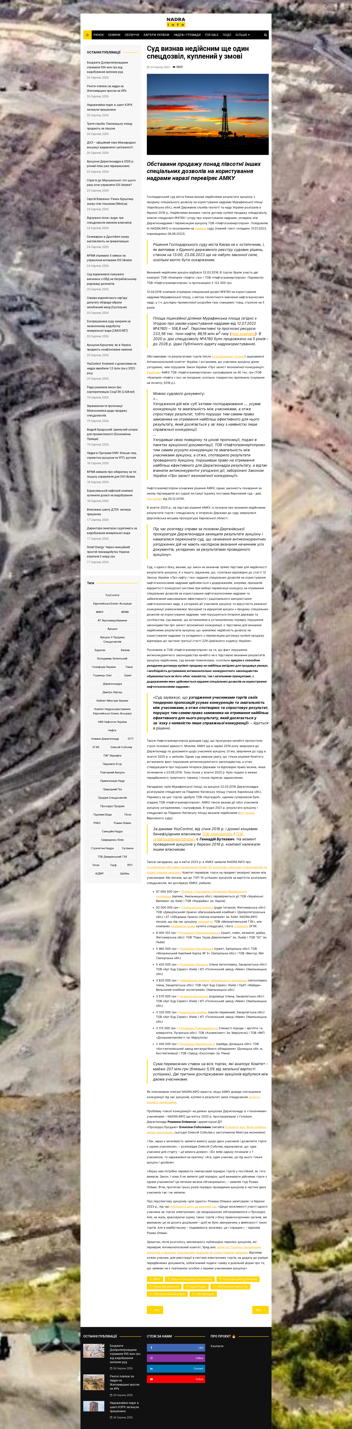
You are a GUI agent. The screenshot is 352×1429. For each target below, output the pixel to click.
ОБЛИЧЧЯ (132, 35)
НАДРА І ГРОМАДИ (187, 35)
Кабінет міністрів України (112, 700)
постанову (154, 499)
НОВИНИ (114, 35)
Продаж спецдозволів (112, 797)
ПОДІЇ (227, 35)
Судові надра (198, 1286)
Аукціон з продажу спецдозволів (191, 1279)
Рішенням (154, 372)
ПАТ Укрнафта (112, 755)
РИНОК (99, 35)
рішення (200, 228)
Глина (129, 667)
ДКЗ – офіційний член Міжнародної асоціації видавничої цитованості (111, 145)
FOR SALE (211, 35)
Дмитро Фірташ (112, 692)
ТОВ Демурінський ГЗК (112, 856)
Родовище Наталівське (196, 948)
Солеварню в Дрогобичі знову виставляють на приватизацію (108, 239)
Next (258, 1310)
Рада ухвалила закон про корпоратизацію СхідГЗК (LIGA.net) (111, 389)
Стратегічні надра (102, 848)
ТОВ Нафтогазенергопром (169, 1294)
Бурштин (100, 650)
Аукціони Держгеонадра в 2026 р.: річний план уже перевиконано (110, 164)
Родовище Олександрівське (199, 933)
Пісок (127, 814)
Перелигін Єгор (112, 764)
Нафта (112, 730)
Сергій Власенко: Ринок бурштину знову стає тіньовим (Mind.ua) (110, 201)
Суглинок (128, 848)
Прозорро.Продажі (112, 806)
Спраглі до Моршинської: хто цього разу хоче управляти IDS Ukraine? (111, 183)
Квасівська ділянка (193, 1012)
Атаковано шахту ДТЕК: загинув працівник (109, 512)
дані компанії (243, 333)
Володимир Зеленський (112, 658)
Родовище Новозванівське (198, 1028)
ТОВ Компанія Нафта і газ (232, 1286)
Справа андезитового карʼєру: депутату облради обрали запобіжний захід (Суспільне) (107, 302)
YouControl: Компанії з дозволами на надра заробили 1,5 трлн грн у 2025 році (111, 368)
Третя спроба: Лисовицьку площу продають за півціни (110, 126)
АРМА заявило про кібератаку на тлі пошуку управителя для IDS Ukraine (111, 474)
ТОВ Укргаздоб (205, 1294)
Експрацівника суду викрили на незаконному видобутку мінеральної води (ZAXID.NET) (109, 326)
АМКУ (156, 1279)
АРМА (125, 612)
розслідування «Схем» (228, 356)
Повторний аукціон (112, 772)
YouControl (112, 595)
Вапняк (125, 650)
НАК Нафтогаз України (112, 722)
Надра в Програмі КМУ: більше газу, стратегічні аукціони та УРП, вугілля (112, 455)
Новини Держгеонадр (105, 738)
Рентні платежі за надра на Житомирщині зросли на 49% (106, 88)
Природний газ (112, 789)
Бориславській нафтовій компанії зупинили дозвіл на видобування (110, 493)
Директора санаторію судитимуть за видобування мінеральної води (112, 531)
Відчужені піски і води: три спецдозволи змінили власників (109, 220)
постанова (247, 813)
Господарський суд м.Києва (240, 1279)
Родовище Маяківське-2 (197, 1044)
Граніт (128, 675)
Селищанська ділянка (197, 907)
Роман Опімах (122, 823)
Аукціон (112, 629)
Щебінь (124, 873)
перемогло (205, 921)
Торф (113, 865)
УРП (129, 865)
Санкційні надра (112, 831)
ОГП (130, 738)
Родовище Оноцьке (194, 964)
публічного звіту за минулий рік (193, 1206)
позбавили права (183, 926)
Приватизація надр (112, 781)
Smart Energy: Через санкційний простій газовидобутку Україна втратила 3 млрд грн (108, 551)
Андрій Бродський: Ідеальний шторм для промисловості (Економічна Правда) (112, 434)
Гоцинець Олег (102, 675)
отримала (241, 926)
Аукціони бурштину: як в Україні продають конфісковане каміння (109, 347)
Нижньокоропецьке (193, 996)
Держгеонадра (112, 683)
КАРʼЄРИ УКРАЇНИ (156, 35)
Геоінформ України (104, 667)
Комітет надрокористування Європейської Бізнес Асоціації (112, 711)
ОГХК (95, 747)
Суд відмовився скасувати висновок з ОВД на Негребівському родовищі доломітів (112, 279)
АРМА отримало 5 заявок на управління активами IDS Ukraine (109, 258)
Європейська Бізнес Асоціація (112, 603)
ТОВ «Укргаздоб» (217, 834)
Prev (157, 1310)
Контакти (217, 1346)
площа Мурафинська (166, 1286)
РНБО (97, 823)
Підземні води (102, 814)
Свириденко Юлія (112, 840)
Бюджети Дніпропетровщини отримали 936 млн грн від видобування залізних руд (107, 67)
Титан (95, 865)
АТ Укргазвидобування (112, 620)
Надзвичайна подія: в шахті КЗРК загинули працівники (110, 107)
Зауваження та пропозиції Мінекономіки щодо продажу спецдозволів (107, 410)
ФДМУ (99, 873)
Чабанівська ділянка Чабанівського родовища (213, 980)
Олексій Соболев (121, 747)
